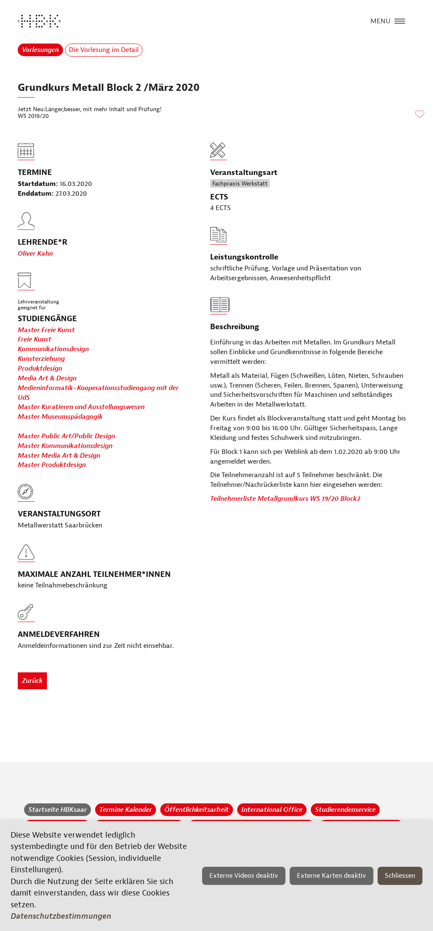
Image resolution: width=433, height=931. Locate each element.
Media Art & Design (47, 378)
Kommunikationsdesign (53, 349)
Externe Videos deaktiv (243, 875)
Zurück (32, 681)
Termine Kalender (125, 809)
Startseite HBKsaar (57, 809)
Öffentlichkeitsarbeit (196, 809)
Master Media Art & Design (59, 455)
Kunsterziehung (41, 359)
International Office (271, 809)
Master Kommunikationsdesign (65, 446)
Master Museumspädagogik (60, 416)
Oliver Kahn (35, 253)
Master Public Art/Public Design (66, 436)
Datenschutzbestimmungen (61, 916)
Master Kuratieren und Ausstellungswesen (81, 407)
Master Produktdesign (52, 465)
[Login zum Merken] (419, 114)
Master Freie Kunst (46, 330)
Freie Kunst (34, 339)
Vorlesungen (40, 50)
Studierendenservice (345, 809)
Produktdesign (40, 368)
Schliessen (400, 875)
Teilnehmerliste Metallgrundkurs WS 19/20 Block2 (285, 498)
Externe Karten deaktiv (331, 875)
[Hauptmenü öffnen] (400, 20)
